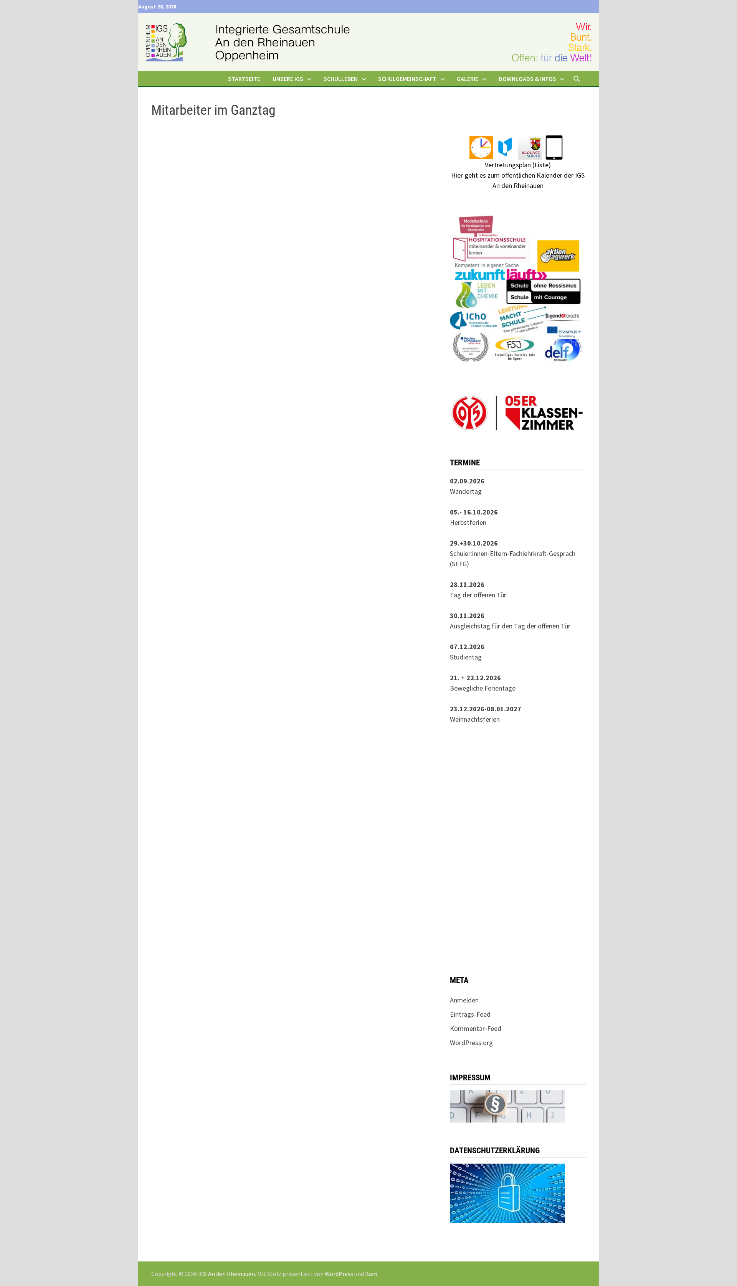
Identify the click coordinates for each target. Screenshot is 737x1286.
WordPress (339, 1274)
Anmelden (464, 1000)
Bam (371, 1274)
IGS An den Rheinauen (226, 1274)
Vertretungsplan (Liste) (518, 164)
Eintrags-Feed (470, 1014)
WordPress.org (471, 1042)
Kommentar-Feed (475, 1028)
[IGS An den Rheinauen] (368, 41)
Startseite (244, 78)
